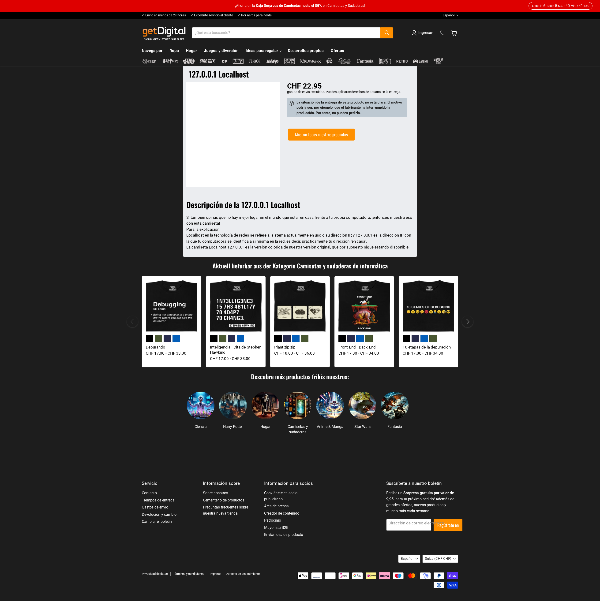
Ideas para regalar (262, 50)
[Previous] (132, 321)
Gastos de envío (155, 507)
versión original (316, 247)
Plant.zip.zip (285, 347)
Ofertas (337, 50)
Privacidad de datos (155, 573)
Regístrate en (448, 525)
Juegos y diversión (221, 50)
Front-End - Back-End (357, 347)
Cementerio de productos (223, 500)
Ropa (174, 50)
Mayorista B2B (276, 527)
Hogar (191, 50)
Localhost (195, 235)
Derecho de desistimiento (243, 573)
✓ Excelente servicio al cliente (212, 15)
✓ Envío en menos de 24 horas (164, 15)
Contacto (149, 493)
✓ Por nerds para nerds (255, 15)
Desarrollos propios (306, 50)
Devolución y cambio (159, 514)
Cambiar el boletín (157, 521)
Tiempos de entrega (158, 500)
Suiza (438, 558)
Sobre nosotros (215, 493)
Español (448, 15)
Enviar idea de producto (283, 534)
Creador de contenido (281, 513)
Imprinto (215, 573)
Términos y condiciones (188, 573)
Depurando (155, 347)
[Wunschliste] (443, 32)
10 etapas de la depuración (427, 347)
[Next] (467, 321)
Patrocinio (272, 520)
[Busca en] (386, 32)
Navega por (152, 50)
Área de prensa (276, 506)
